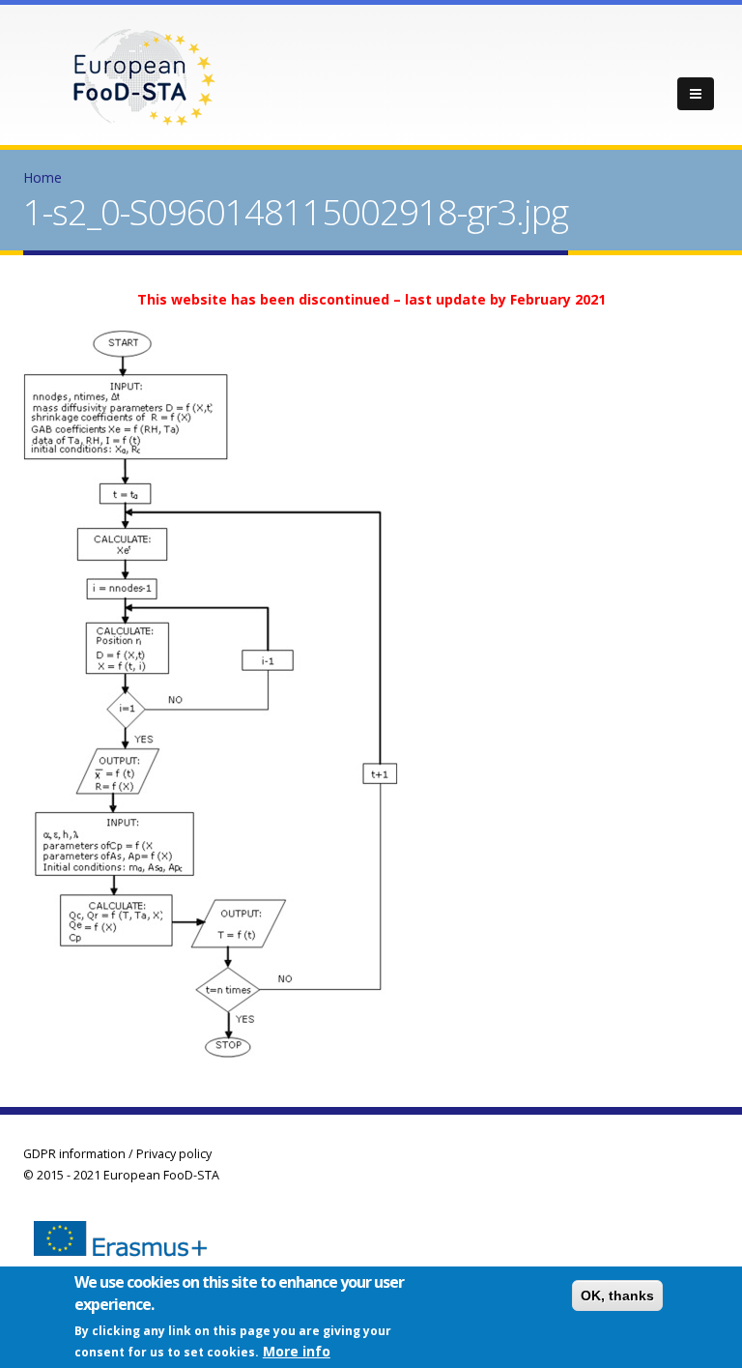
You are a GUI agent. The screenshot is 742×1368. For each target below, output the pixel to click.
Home (42, 177)
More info (296, 1351)
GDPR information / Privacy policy (117, 1154)
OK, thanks (617, 1295)
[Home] (144, 76)
